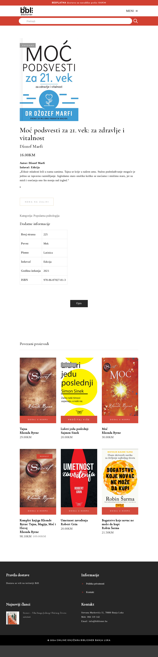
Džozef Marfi (31, 146)
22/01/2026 (27, 617)
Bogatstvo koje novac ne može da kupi (118, 522)
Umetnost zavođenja (74, 520)
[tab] (79, 303)
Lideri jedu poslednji (74, 429)
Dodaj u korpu (38, 420)
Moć (105, 429)
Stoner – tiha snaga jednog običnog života (44, 613)
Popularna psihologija (46, 215)
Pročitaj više (79, 420)
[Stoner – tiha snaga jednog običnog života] (12, 618)
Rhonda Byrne (29, 433)
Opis (79, 303)
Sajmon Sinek (70, 433)
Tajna (23, 429)
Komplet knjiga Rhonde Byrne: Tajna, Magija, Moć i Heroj (38, 524)
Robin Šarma (110, 528)
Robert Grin (69, 524)
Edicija (48, 261)
